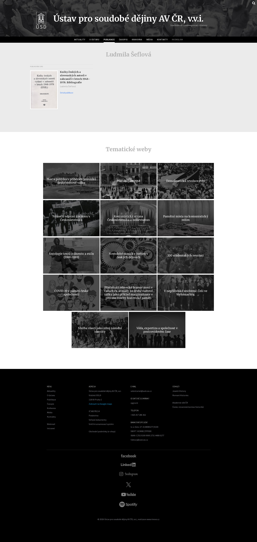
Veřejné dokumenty (97, 419)
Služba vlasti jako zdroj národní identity (100, 329)
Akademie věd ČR (180, 402)
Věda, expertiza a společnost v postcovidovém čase (157, 329)
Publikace (109, 40)
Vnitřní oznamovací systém (101, 424)
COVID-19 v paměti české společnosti (71, 292)
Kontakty (162, 40)
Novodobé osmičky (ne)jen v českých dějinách (128, 255)
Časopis (123, 40)
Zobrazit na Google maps (100, 404)
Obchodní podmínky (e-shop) (102, 431)
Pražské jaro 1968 (128, 181)
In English (177, 40)
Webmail (51, 424)
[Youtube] (128, 494)
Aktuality (79, 40)
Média (149, 40)
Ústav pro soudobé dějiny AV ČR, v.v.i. (120, 519)
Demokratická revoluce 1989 (185, 181)
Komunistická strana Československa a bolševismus (128, 218)
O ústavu (94, 40)
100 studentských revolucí (186, 255)
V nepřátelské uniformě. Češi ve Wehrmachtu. (185, 292)
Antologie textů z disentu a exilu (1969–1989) (71, 255)
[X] (128, 484)
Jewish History (179, 391)
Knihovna (137, 40)
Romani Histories (180, 395)
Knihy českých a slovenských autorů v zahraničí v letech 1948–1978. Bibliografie (75, 77)
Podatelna (93, 415)
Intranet (51, 428)
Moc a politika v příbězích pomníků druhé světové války (71, 180)
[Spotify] (128, 504)
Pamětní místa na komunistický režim (185, 218)
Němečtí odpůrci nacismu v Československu (71, 218)
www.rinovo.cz (152, 519)
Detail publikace (66, 92)
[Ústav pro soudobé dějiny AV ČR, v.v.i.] (41, 21)
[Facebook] (128, 455)
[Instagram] (128, 474)
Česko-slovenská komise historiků (188, 407)
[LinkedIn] (128, 465)
